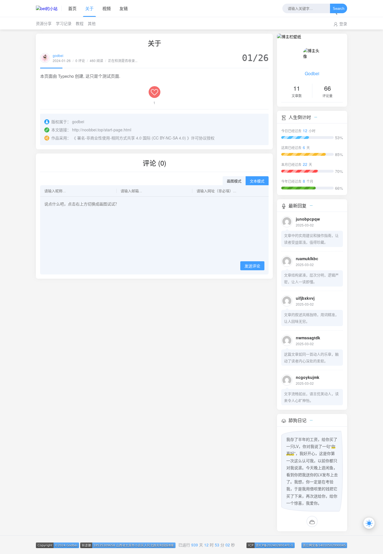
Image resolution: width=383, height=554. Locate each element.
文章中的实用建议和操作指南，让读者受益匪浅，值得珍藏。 (311, 239)
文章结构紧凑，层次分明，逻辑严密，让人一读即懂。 (311, 278)
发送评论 (252, 266)
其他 (92, 23)
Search (338, 8)
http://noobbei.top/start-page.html (101, 129)
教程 (80, 23)
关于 (89, 8)
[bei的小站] (49, 8)
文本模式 (257, 181)
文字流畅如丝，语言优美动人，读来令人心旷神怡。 (311, 397)
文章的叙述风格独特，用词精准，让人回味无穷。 (311, 318)
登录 (343, 23)
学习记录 (63, 23)
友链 (123, 8)
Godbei (312, 73)
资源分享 (44, 23)
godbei (58, 55)
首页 (72, 8)
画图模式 (234, 181)
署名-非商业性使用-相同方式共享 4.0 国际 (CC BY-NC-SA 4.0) (131, 138)
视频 (106, 8)
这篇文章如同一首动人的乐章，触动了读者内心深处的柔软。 (311, 357)
